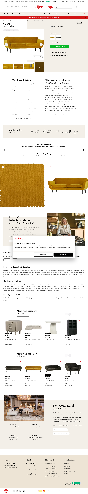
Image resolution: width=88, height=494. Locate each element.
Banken (16, 20)
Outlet (84, 13)
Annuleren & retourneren (51, 465)
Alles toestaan (63, 254)
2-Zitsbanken (29, 20)
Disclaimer (63, 490)
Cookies (66, 473)
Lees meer (6, 276)
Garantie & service (50, 466)
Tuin (36, 13)
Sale (75, 13)
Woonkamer (7, 13)
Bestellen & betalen (50, 471)
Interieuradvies (15, 6)
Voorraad (51, 13)
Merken (46, 13)
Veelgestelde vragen (50, 475)
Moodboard (81, 1)
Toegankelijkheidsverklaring (52, 476)
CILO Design (24, 6)
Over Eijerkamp (69, 460)
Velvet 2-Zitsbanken (10, 256)
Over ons (66, 463)
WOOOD (30, 111)
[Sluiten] (85, 17)
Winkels (6, 6)
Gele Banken (77, 256)
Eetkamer (14, 13)
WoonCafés (67, 470)
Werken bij (67, 466)
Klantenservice (64, 1)
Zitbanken (22, 20)
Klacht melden (49, 470)
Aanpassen (43, 254)
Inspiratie (63, 13)
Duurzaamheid (68, 468)
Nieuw (57, 13)
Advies (40, 13)
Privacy (56, 490)
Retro (30, 114)
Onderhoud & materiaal (51, 473)
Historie (66, 465)
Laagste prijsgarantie (50, 468)
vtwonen (70, 13)
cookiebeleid (43, 249)
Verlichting (30, 13)
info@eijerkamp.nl (12, 467)
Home (4, 20)
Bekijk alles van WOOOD (23, 315)
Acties (79, 13)
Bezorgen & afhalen (50, 463)
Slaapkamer (22, 13)
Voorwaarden (71, 490)
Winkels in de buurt (69, 471)
